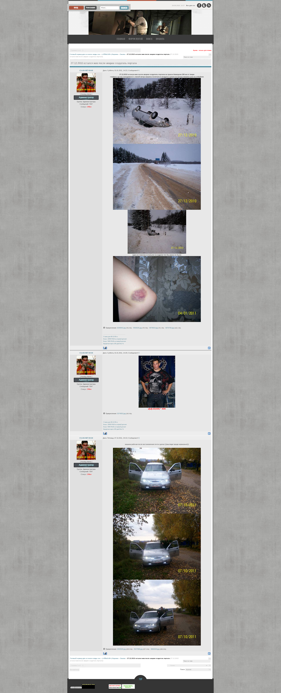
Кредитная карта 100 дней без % (113, 343)
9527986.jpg (138, 649)
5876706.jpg (169, 328)
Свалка (122, 54)
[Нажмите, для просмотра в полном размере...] (157, 143)
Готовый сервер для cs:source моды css (85, 54)
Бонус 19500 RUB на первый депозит (115, 339)
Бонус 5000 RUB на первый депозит (114, 341)
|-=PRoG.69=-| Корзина (110, 54)
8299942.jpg (121, 328)
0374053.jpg (121, 413)
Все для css (190, 5)
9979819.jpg (153, 328)
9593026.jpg (137, 328)
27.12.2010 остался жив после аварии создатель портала (148, 54)
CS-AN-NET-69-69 (86, 70)
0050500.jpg (121, 649)
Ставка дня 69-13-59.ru (110, 336)
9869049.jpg (155, 649)
